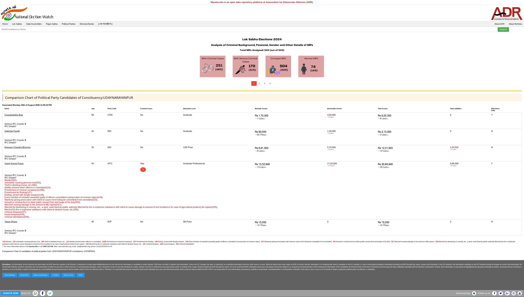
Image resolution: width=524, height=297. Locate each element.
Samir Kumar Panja (14, 163)
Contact (55, 275)
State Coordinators (40, 275)
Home (5, 24)
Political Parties (68, 24)
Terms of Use (68, 275)
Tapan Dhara (11, 222)
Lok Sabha (17, 24)
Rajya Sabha (51, 24)
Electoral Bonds (87, 24)
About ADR (499, 24)
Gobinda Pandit (12, 131)
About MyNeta (515, 24)
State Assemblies (34, 24)
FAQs (80, 275)
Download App (463, 293)
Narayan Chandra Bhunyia (17, 147)
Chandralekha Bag (14, 115)
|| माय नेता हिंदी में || (105, 24)
